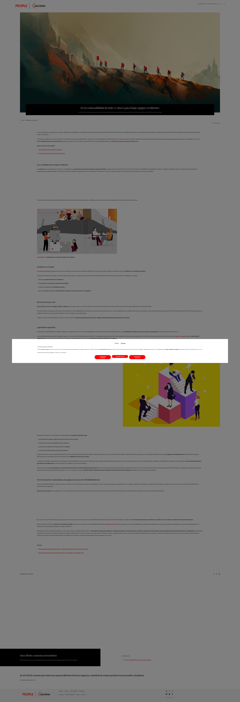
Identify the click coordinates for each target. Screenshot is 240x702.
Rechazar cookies (120, 356)
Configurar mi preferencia (103, 357)
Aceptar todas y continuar (137, 357)
